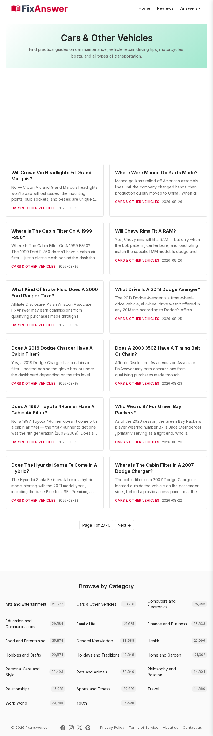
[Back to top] (200, 726)
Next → (124, 525)
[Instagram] (71, 727)
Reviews (165, 8)
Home (144, 8)
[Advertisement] (106, 116)
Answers (188, 8)
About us (170, 727)
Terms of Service (143, 727)
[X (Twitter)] (79, 727)
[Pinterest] (87, 727)
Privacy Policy (112, 727)
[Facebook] (62, 727)
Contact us (192, 727)
